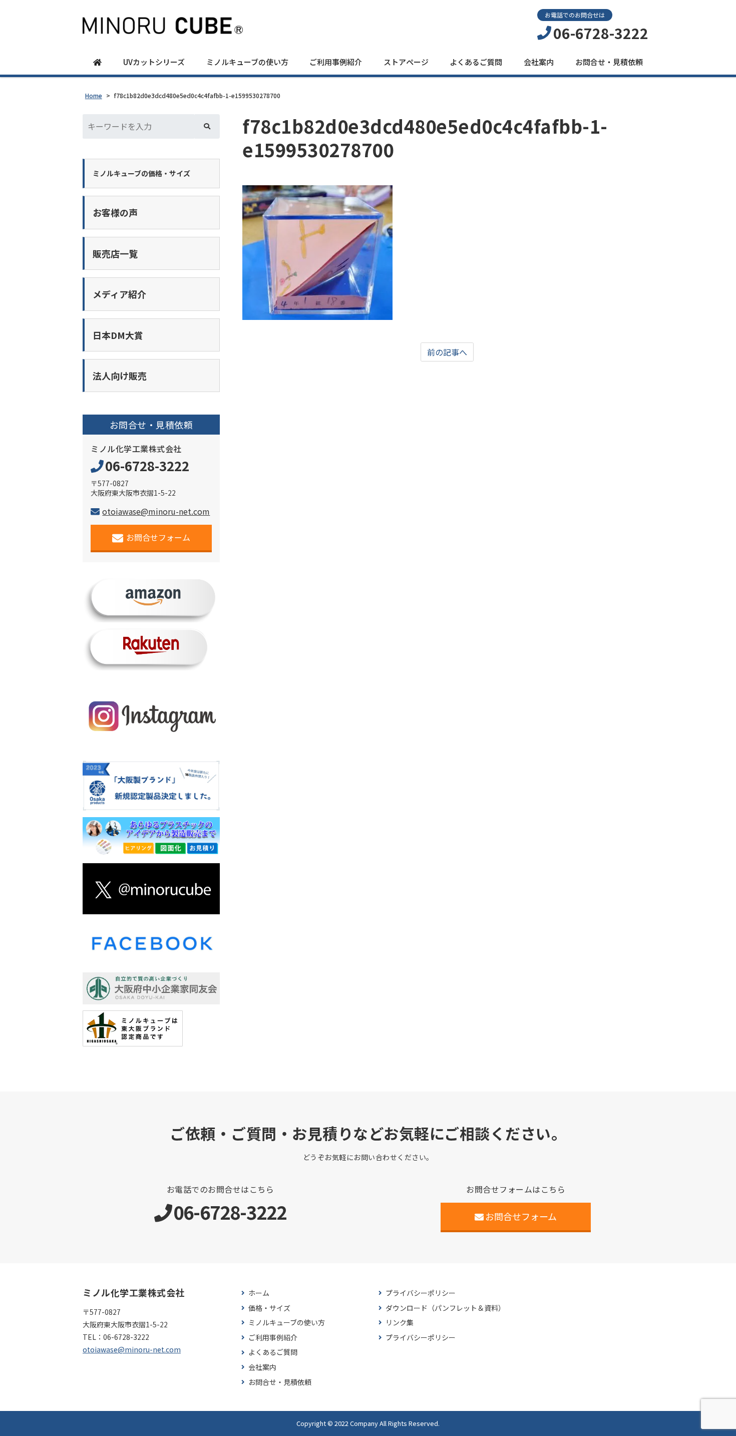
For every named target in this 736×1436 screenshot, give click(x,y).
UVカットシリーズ (154, 62)
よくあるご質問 (476, 62)
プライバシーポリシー (421, 1293)
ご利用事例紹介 (335, 62)
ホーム (258, 1293)
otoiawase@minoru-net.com (156, 511)
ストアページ (406, 62)
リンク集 (400, 1322)
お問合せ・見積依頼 (609, 62)
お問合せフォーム (158, 537)
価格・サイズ (269, 1308)
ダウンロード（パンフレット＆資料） (445, 1308)
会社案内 (539, 62)
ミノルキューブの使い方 (247, 62)
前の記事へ (447, 352)
